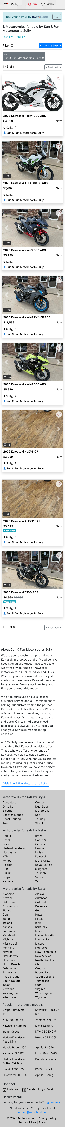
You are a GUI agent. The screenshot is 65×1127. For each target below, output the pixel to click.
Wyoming (41, 997)
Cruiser (40, 802)
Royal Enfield (43, 864)
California (9, 902)
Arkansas (41, 898)
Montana (8, 947)
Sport (39, 814)
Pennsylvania (11, 972)
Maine (39, 931)
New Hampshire (45, 951)
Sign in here (52, 1102)
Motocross (42, 810)
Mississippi (10, 943)
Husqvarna (10, 852)
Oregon (40, 968)
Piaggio (7, 864)
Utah (38, 985)
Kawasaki (41, 856)
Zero (38, 881)
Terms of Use (27, 1122)
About (43, 1122)
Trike (6, 823)
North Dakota (12, 964)
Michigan (8, 939)
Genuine (40, 844)
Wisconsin (9, 997)
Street (39, 823)
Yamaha (8, 881)
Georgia (40, 910)
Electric (7, 810)
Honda (39, 848)
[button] (6, 93)
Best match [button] (54, 67)
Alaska (39, 894)
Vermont (8, 989)
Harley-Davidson (14, 848)
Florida (7, 910)
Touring (40, 819)
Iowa (38, 923)
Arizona (8, 898)
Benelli (7, 840)
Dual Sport (42, 806)
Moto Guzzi (42, 860)
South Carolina (45, 976)
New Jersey (10, 956)
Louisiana (9, 931)
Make (20, 36)
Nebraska (41, 947)
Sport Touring (12, 819)
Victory (40, 877)
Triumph (40, 873)
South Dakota (12, 980)
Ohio (38, 964)
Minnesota (42, 939)
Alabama (8, 894)
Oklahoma (9, 968)
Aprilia (7, 835)
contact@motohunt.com (32, 1112)
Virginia (40, 989)
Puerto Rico (43, 972)
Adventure (9, 802)
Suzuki (7, 873)
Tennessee (42, 980)
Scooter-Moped (13, 814)
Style (7, 36)
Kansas (7, 927)
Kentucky (41, 927)
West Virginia (43, 993)
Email (50, 1089)
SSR (5, 869)
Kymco (7, 860)
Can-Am (40, 840)
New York (9, 960)
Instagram (13, 1089)
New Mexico (43, 956)
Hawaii (39, 914)
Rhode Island (11, 976)
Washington (10, 993)
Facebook (33, 1089)
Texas (6, 985)
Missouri (40, 943)
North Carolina (45, 960)
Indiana (7, 923)
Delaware (41, 906)
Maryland (9, 935)
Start (56, 17)
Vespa (7, 877)
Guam (6, 914)
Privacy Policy (47, 1118)
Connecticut (11, 906)
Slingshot (41, 869)
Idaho (6, 918)
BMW (38, 835)
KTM (5, 856)
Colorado (41, 902)
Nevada (8, 951)
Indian (39, 852)
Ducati (7, 844)
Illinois (39, 918)
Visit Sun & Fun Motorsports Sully (25, 783)
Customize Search (50, 45)
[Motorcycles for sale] (29, 4)
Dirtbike (8, 806)
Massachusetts (45, 935)
